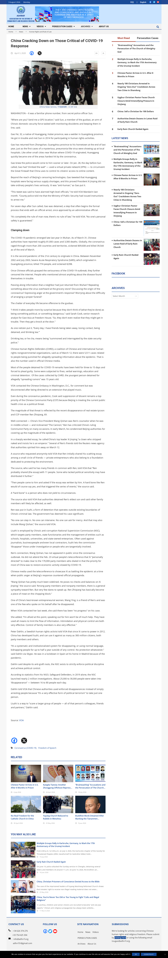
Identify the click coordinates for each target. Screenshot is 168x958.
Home (10, 32)
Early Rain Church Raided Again (51, 861)
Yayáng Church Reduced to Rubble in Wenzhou (55, 817)
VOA (21, 720)
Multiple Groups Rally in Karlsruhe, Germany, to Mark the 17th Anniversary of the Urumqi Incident (66, 845)
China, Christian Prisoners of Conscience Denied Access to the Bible (68, 881)
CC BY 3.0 (72, 107)
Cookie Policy (149, 954)
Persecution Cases (147, 38)
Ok (136, 954)
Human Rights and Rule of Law (40, 32)
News (21, 32)
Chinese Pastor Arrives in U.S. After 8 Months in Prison (24, 786)
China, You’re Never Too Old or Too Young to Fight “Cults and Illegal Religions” (68, 898)
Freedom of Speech (47, 748)
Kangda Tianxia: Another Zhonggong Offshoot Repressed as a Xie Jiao (58, 786)
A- (103, 53)
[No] (165, 954)
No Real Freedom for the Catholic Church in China (22, 817)
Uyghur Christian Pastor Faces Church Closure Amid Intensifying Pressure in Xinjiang (136, 101)
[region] (67, 13)
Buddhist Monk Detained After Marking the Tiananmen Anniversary (89, 817)
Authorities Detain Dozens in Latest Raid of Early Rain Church (128, 244)
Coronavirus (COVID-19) (25, 748)
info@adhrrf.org (21, 939)
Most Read (124, 38)
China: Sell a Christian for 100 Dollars (135, 111)
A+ (97, 53)
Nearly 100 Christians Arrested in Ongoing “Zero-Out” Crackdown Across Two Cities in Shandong (136, 87)
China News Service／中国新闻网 (53, 107)
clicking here (120, 937)
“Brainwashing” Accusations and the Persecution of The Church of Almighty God (90, 786)
